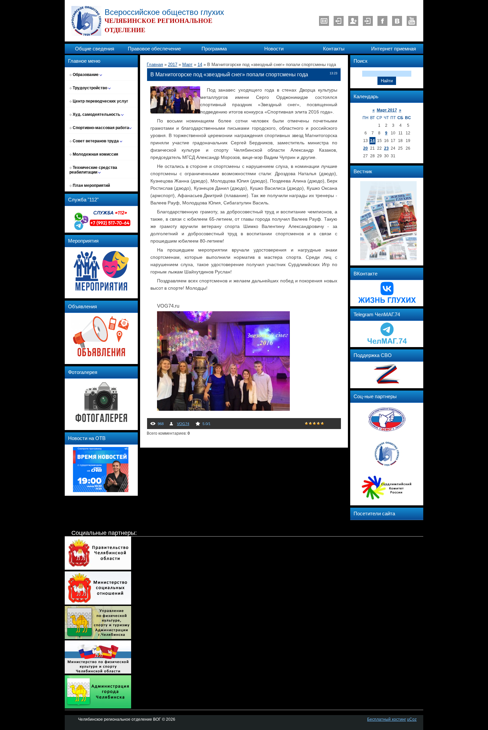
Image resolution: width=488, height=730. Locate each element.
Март (187, 64)
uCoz (412, 719)
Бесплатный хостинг (386, 719)
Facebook (382, 21)
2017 (172, 64)
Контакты (334, 48)
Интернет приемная (393, 48)
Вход (368, 21)
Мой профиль (324, 21)
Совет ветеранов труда (96, 141)
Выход (339, 21)
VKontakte (397, 21)
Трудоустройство (90, 88)
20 (365, 148)
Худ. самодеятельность (96, 114)
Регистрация (353, 21)
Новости (274, 48)
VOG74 (183, 424)
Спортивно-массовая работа (100, 127)
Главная (155, 64)
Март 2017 (387, 110)
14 (372, 140)
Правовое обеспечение (154, 48)
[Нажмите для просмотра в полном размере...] (223, 409)
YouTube (412, 21)
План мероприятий (91, 185)
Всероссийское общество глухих (164, 12)
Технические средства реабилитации (93, 170)
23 (386, 148)
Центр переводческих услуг (100, 101)
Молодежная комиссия (95, 154)
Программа (214, 48)
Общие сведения (94, 48)
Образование (86, 74)
